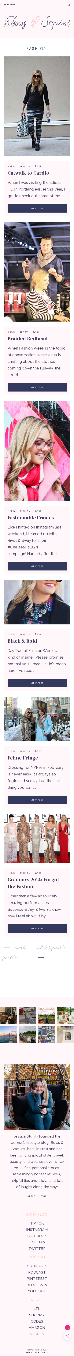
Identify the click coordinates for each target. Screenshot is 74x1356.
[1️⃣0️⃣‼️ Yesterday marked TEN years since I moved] (8, 1034)
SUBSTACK (37, 1266)
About (31, 1196)
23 (38, 332)
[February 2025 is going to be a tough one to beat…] (27, 1034)
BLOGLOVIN (37, 1285)
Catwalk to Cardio (28, 172)
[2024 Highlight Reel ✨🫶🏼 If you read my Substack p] (46, 1034)
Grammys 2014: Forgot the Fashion (33, 883)
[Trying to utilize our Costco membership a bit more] (27, 1015)
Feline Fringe (23, 757)
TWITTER (37, 1248)
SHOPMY (37, 1315)
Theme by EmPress (37, 1352)
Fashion (25, 166)
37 (39, 511)
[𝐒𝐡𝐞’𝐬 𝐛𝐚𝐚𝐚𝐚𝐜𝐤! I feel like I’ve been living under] (46, 1015)
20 (39, 873)
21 (39, 166)
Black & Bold (22, 641)
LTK (37, 1308)
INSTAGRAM (37, 1229)
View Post (37, 208)
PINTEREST (37, 1278)
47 (39, 634)
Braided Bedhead (28, 338)
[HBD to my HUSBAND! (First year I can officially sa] (65, 1015)
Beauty (24, 332)
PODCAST (37, 1272)
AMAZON (37, 1327)
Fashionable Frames (31, 517)
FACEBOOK (37, 1236)
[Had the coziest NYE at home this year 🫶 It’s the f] (8, 1015)
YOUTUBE (37, 1291)
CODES (37, 1321)
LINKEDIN (37, 1242)
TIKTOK (37, 1223)
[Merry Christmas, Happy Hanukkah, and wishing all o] (65, 1034)
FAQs (43, 1196)
